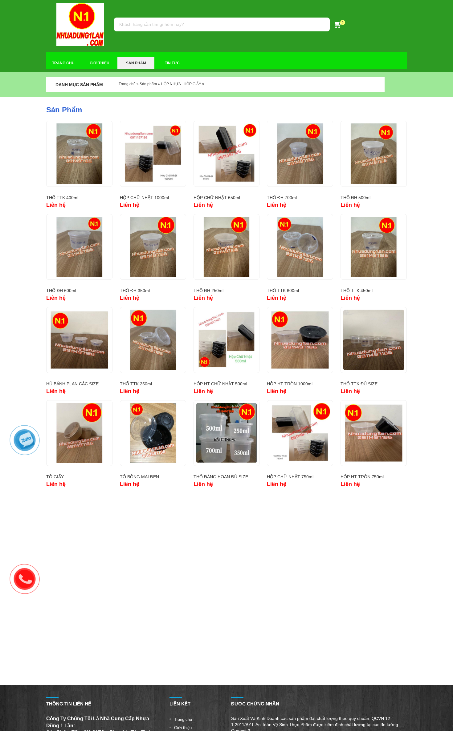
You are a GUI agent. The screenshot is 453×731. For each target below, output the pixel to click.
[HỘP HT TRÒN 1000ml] (300, 340)
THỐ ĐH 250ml (208, 290)
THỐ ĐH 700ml (282, 197)
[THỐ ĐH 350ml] (153, 247)
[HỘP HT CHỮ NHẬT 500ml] (227, 340)
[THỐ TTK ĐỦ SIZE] (374, 340)
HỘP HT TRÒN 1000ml (289, 383)
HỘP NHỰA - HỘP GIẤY (181, 84)
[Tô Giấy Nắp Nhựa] (79, 433)
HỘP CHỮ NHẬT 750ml (290, 476)
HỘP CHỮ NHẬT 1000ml (144, 197)
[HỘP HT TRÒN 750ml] (374, 433)
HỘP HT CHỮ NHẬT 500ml (220, 383)
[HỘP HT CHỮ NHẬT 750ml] (300, 433)
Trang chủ (127, 84)
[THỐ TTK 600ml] (300, 247)
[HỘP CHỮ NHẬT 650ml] (227, 154)
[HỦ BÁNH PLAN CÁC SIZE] (79, 340)
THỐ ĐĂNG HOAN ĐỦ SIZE (221, 476)
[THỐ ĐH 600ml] (79, 247)
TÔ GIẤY (55, 476)
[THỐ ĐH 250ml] (227, 247)
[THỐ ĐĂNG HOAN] (227, 433)
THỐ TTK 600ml (283, 290)
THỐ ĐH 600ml (61, 290)
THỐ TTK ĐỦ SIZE (359, 383)
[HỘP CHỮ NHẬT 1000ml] (153, 154)
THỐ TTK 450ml (357, 290)
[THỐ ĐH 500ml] (374, 154)
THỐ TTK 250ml (136, 383)
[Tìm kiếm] (322, 24)
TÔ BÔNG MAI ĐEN (139, 476)
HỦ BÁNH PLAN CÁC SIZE (72, 383)
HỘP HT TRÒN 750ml (362, 476)
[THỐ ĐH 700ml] (300, 154)
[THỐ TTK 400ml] (79, 154)
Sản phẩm (148, 84)
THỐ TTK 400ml (62, 197)
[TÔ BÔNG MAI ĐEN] (153, 433)
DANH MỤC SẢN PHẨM (79, 84)
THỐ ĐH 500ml (355, 197)
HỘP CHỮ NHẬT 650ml (217, 197)
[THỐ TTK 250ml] (153, 340)
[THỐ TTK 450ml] (374, 247)
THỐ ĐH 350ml (135, 290)
